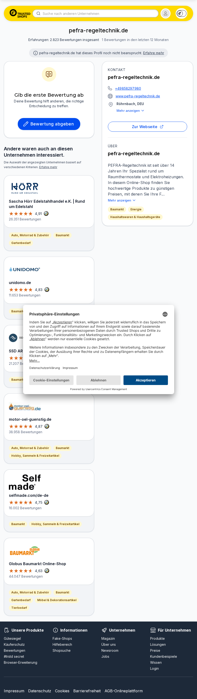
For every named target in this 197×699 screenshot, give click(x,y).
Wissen (156, 662)
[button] (165, 13)
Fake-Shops (62, 638)
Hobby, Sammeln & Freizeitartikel (35, 455)
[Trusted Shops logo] (20, 13)
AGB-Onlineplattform (124, 690)
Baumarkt (117, 209)
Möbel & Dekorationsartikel (56, 600)
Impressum (14, 690)
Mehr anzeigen (128, 111)
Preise (155, 650)
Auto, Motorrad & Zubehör (30, 235)
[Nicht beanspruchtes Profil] (35, 52)
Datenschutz (39, 690)
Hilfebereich (62, 644)
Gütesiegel (12, 638)
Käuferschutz (14, 644)
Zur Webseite (145, 126)
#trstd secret (14, 656)
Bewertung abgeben (52, 123)
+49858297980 (128, 88)
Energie (136, 209)
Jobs (105, 656)
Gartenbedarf (21, 243)
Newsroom (109, 650)
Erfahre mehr (153, 53)
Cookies (62, 690)
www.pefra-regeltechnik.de (138, 96)
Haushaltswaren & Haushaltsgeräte (135, 217)
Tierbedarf (19, 608)
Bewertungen (14, 650)
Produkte (157, 638)
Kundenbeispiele (163, 656)
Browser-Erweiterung (20, 662)
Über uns (108, 644)
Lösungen (158, 644)
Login (154, 668)
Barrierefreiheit (87, 690)
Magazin (108, 638)
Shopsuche (62, 650)
